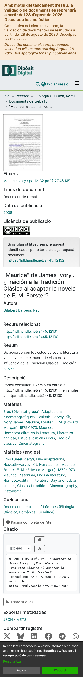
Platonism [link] (27, 475)
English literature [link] (51, 475)
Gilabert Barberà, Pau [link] (21, 310)
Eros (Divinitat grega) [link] (21, 411)
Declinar (21, 670)
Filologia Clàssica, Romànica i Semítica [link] (57, 96)
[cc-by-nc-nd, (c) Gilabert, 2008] (41, 230)
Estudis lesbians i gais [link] (36, 438)
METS (21, 619)
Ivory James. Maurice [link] (21, 422)
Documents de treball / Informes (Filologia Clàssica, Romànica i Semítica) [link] (31, 101)
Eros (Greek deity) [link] (18, 459)
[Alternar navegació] (77, 84)
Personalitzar (12, 661)
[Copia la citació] (39, 539)
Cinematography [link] (63, 485)
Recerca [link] (22, 96)
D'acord (60, 670)
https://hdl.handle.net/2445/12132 (36, 260)
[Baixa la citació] (39, 548)
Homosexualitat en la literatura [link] (29, 433)
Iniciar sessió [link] (58, 84)
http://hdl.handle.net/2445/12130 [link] (30, 336)
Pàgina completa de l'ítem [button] (32, 522)
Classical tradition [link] (32, 485)
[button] (38, 84)
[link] (41, 180)
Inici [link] (7, 96)
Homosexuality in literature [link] (25, 480)
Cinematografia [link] (31, 443)
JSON (8, 619)
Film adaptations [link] (50, 459)
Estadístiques (21, 602)
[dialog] (41, 659)
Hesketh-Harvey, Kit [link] (53, 417)
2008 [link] (7, 212)
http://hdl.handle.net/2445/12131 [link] (30, 331)
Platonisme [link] (12, 491)
